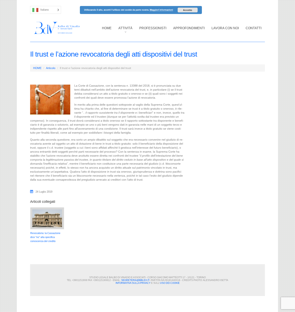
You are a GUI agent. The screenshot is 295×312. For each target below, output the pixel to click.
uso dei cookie (170, 283)
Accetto (187, 10)
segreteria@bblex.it (135, 280)
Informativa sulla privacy (133, 283)
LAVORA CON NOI (225, 28)
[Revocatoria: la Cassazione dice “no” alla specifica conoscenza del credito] (47, 218)
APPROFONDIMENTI (189, 28)
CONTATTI (253, 28)
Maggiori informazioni (161, 9)
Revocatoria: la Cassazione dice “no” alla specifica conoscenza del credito (45, 237)
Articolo (50, 68)
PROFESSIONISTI (152, 28)
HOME (107, 28)
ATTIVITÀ (123, 30)
